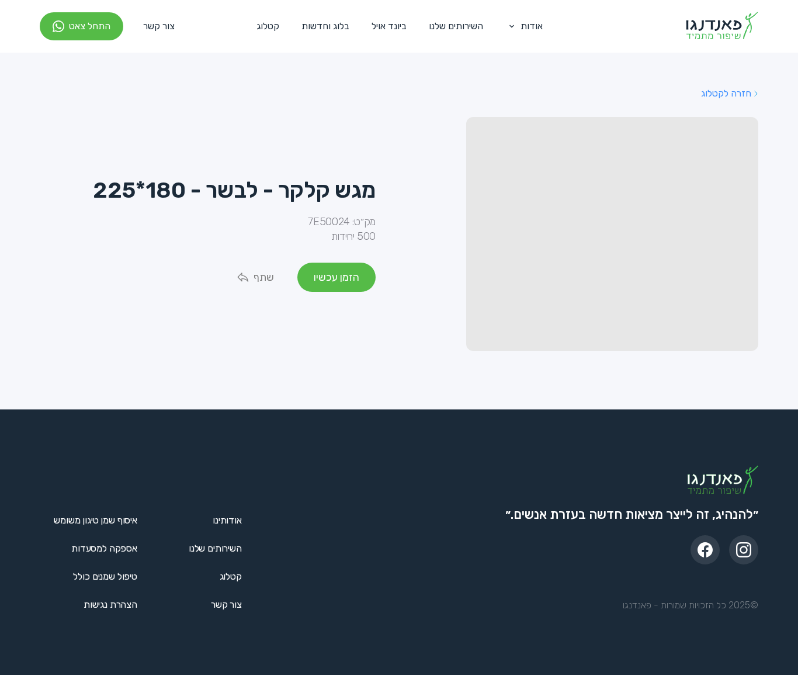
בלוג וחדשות (325, 26)
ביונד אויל (389, 26)
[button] (523, 26)
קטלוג (267, 26)
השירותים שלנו (456, 26)
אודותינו (227, 520)
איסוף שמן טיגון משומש (95, 520)
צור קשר (159, 26)
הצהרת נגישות (110, 604)
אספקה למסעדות (104, 548)
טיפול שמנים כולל (105, 576)
